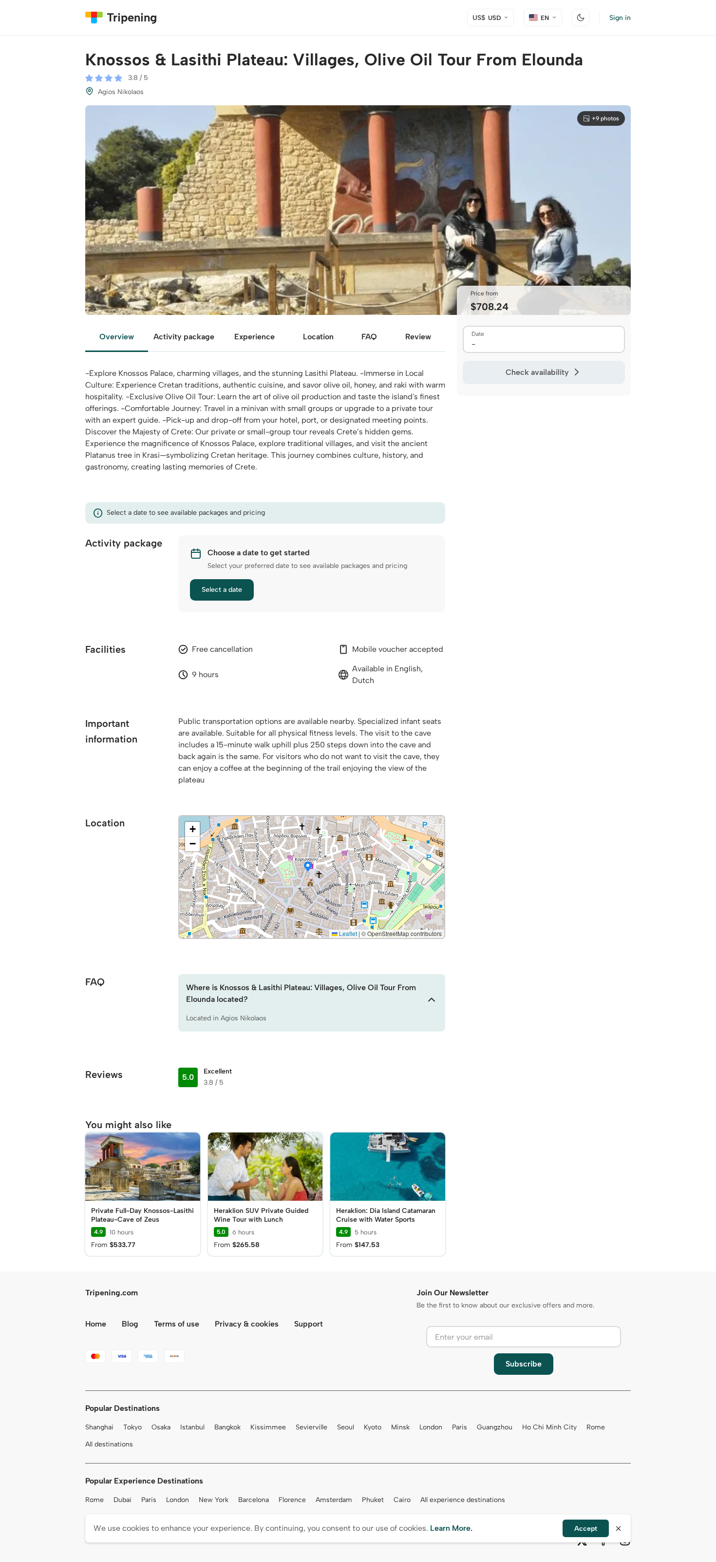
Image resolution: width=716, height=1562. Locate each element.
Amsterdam (334, 1500)
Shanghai (99, 1427)
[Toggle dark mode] (580, 17)
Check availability (537, 372)
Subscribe (524, 1363)
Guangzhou (494, 1427)
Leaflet (347, 933)
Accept (585, 1528)
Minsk (400, 1427)
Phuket (373, 1500)
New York (213, 1500)
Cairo (402, 1500)
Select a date (222, 590)
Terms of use (176, 1323)
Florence (292, 1500)
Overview (116, 336)
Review (418, 336)
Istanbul (192, 1427)
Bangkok (227, 1427)
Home (95, 1323)
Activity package (183, 336)
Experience (254, 336)
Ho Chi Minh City (549, 1427)
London (430, 1427)
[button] (308, 867)
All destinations (109, 1444)
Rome (595, 1427)
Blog (130, 1323)
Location (318, 336)
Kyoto (372, 1427)
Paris (459, 1427)
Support (308, 1323)
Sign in (620, 18)
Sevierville (311, 1427)
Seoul (345, 1427)
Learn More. (451, 1528)
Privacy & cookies (247, 1323)
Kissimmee (268, 1427)
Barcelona (253, 1500)
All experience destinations (462, 1500)
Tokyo (132, 1427)
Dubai (122, 1500)
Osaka (160, 1427)
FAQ (369, 336)
